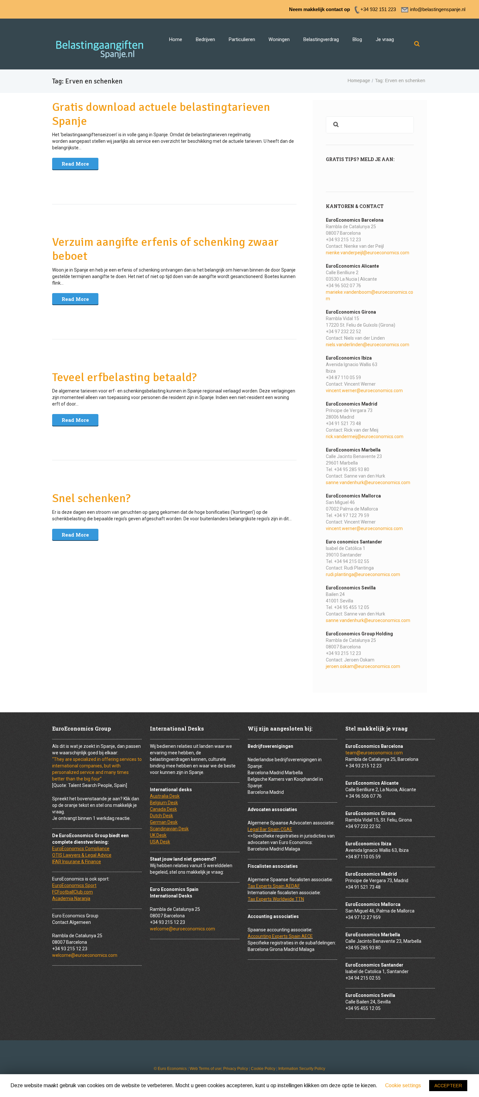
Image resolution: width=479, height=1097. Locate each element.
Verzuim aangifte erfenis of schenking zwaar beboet (165, 249)
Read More (75, 163)
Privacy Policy (235, 1068)
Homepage (359, 80)
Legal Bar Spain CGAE (270, 829)
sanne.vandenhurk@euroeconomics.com (368, 482)
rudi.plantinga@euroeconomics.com (363, 574)
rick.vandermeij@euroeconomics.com (364, 436)
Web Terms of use (205, 1068)
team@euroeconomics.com (374, 752)
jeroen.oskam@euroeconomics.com (363, 666)
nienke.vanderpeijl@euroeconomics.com (367, 252)
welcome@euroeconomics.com (84, 955)
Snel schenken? (91, 498)
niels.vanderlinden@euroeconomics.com (367, 344)
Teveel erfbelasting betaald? (124, 377)
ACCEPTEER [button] (448, 1085)
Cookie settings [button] (403, 1085)
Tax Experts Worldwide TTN (276, 899)
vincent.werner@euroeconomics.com (364, 390)
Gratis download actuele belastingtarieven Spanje (161, 114)
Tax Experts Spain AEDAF (274, 886)
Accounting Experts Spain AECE (280, 936)
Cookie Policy (263, 1068)
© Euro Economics (170, 1068)
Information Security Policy (301, 1068)
